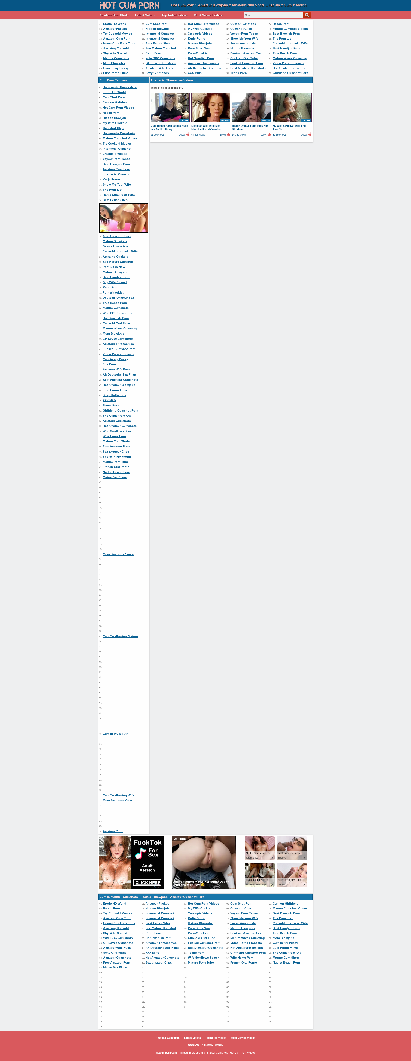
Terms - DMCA (213, 1044)
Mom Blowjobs (114, 63)
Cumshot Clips (241, 28)
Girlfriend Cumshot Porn (290, 73)
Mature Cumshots (116, 58)
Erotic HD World (114, 23)
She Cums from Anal (117, 415)
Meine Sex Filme (115, 477)
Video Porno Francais (288, 63)
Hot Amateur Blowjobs (289, 68)
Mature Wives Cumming (290, 58)
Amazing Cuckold (116, 48)
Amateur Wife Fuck (159, 68)
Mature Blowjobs (200, 43)
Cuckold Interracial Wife (290, 43)
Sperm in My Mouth (117, 456)
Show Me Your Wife (244, 38)
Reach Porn (281, 23)
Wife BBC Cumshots (160, 58)
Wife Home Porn (114, 436)
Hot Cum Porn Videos (203, 23)
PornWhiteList (198, 53)
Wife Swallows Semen (118, 431)
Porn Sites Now (199, 48)
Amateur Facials (115, 28)
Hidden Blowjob (157, 28)
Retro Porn (153, 53)
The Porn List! (283, 38)
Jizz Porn (109, 364)
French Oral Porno (116, 467)
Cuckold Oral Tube (244, 58)
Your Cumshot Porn (117, 236)
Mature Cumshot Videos (290, 28)
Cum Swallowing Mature (120, 636)
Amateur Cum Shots (114, 15)
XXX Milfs (195, 73)
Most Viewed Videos (208, 15)
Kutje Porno (196, 38)
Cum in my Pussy (115, 68)
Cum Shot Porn (157, 23)
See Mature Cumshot (161, 48)
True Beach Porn (285, 53)
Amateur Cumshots (117, 420)
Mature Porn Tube (116, 461)
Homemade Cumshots (119, 133)
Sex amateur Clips (116, 451)
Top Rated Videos (175, 15)
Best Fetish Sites (158, 43)
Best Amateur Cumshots (248, 68)
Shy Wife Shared (115, 53)
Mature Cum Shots (116, 441)
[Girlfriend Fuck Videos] (123, 231)
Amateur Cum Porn (117, 38)
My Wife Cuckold (200, 28)
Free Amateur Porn (116, 446)
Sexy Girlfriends (157, 73)
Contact (194, 1044)
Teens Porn (238, 73)
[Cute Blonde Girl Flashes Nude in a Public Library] (170, 122)
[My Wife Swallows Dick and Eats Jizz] (292, 122)
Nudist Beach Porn (116, 472)
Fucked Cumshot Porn (246, 63)
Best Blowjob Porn (286, 33)
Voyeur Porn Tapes (244, 33)
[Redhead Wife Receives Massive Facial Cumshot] (210, 122)
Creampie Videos (200, 33)
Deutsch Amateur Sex (246, 53)
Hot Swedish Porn (201, 58)
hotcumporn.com (166, 1052)
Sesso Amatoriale (243, 43)
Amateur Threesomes (203, 63)
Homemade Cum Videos (120, 87)
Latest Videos (145, 15)
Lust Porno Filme (115, 73)
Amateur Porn (113, 831)
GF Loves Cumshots (161, 63)
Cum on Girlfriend (243, 23)
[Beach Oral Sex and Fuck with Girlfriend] (251, 122)
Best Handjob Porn (286, 48)
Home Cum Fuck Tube (119, 43)
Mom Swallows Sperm (118, 554)
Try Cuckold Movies (117, 33)
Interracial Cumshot (160, 33)
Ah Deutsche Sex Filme (205, 68)
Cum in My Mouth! (116, 733)
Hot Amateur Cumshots (120, 426)
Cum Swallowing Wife (118, 795)
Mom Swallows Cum (117, 800)
